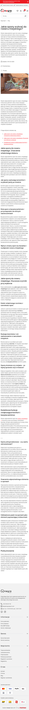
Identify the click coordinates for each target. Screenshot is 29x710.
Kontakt (3, 671)
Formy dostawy (5, 623)
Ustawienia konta (5, 652)
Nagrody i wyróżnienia (6, 678)
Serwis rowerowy (5, 640)
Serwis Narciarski (5, 638)
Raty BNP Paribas (5, 625)
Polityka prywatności (6, 657)
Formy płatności (5, 621)
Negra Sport (3, 20)
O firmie (3, 673)
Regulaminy (4, 661)
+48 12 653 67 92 (7, 604)
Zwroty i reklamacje (6, 628)
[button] (25, 16)
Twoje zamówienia (5, 650)
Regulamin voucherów (6, 659)
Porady (5, 70)
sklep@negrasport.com (8, 606)
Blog (9, 20)
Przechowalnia (4, 654)
